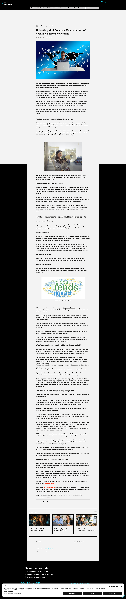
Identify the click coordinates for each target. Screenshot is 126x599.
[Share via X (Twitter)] (40, 502)
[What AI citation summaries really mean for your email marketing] (86, 520)
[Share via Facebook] (36, 502)
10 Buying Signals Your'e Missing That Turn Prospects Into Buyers (62, 529)
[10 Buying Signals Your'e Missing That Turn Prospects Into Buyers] (63, 520)
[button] (95, 13)
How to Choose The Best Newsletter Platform (38, 529)
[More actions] (89, 26)
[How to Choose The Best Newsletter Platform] (39, 520)
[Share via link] (47, 502)
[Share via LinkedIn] (44, 502)
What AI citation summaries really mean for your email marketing (86, 529)
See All (95, 511)
